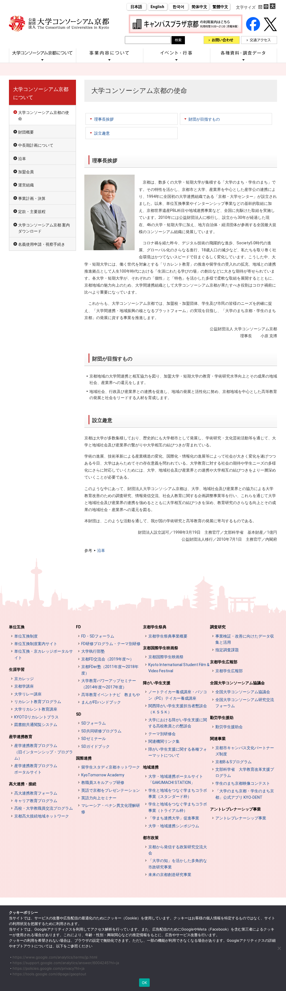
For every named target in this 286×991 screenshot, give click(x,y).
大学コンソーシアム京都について (40, 93)
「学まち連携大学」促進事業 (173, 818)
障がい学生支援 (156, 683)
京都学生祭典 (154, 627)
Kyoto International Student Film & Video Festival (178, 667)
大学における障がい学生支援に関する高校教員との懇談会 (177, 723)
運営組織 (26, 185)
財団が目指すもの (204, 119)
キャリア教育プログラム (35, 800)
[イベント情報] (176, 59)
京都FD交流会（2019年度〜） (107, 659)
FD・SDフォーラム (97, 636)
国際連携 (84, 758)
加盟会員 (26, 172)
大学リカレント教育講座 (35, 709)
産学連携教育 (20, 736)
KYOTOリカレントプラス (36, 717)
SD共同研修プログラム (101, 731)
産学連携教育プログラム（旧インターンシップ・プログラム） (43, 751)
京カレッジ (24, 678)
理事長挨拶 (104, 119)
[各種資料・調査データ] (243, 59)
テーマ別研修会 (162, 734)
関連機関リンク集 (164, 741)
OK (144, 982)
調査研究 (218, 627)
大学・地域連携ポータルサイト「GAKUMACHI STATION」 (175, 779)
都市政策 (151, 837)
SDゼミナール (93, 738)
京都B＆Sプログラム (233, 762)
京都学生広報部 (223, 662)
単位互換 (17, 627)
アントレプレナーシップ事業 (235, 809)
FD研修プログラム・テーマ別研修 (110, 643)
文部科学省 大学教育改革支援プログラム (244, 772)
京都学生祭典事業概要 (167, 636)
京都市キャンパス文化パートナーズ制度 (244, 751)
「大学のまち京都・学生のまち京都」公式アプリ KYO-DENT (244, 794)
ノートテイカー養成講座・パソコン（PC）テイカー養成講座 (177, 695)
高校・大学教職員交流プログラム (43, 808)
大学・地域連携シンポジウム (173, 826)
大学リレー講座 (28, 694)
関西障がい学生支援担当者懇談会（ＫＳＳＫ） (177, 709)
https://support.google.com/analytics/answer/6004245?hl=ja (66, 962)
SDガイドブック (95, 746)
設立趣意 (102, 133)
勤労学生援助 (221, 717)
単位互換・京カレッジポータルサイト (43, 654)
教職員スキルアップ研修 (102, 782)
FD (78, 627)
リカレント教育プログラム (37, 701)
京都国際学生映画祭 (160, 648)
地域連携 (151, 767)
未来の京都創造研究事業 (169, 874)
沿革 (101, 550)
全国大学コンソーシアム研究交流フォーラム (244, 702)
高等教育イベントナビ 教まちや (110, 694)
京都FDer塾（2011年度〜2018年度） (110, 669)
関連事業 (218, 738)
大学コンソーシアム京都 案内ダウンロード (44, 228)
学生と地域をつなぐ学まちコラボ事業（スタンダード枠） (177, 793)
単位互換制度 (26, 636)
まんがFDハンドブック (101, 702)
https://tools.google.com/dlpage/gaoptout (49, 974)
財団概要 (26, 132)
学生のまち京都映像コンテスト (242, 783)
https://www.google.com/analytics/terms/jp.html (55, 957)
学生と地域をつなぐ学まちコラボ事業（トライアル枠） (177, 807)
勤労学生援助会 (229, 727)
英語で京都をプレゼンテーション (110, 790)
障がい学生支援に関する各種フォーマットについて (177, 752)
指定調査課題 (227, 650)
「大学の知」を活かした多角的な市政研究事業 (177, 863)
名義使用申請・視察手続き (41, 244)
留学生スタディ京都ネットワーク (110, 767)
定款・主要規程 (32, 211)
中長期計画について (35, 145)
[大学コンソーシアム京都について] (42, 59)
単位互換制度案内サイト (35, 643)
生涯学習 (17, 669)
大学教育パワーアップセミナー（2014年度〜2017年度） (108, 683)
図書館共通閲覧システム (35, 724)
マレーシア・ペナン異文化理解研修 (110, 808)
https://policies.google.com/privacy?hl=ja (48, 968)
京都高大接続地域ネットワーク (41, 816)
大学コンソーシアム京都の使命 (43, 115)
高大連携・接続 (22, 784)
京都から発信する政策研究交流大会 (177, 850)
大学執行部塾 (93, 651)
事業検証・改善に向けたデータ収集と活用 (244, 639)
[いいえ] (279, 948)
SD (78, 714)
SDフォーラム (93, 723)
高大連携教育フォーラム (35, 793)
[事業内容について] (109, 59)
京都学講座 (24, 686)
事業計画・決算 (32, 198)
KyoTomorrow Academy (102, 775)
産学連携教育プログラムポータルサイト (35, 768)
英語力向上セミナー (98, 798)
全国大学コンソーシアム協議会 (237, 683)
